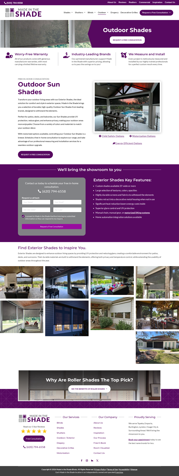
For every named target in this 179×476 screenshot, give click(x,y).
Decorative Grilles (65, 448)
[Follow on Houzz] (92, 460)
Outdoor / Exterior (66, 438)
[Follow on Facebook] (82, 460)
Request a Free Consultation (35, 154)
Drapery (60, 443)
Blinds (60, 423)
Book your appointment (139, 439)
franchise (119, 472)
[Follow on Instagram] (87, 460)
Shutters (61, 433)
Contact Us (170, 2)
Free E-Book (100, 443)
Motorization (63, 453)
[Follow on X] (97, 460)
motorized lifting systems (137, 212)
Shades (60, 428)
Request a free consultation (127, 40)
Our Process (100, 438)
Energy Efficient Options (128, 143)
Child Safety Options (113, 136)
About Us (111, 2)
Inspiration (157, 2)
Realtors (133, 2)
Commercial (144, 2)
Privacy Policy (100, 469)
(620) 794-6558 (54, 191)
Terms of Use (112, 469)
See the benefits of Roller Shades (88, 389)
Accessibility (124, 469)
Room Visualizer (102, 448)
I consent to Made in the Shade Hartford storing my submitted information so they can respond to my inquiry (50, 217)
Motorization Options (144, 136)
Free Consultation (34, 438)
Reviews (122, 2)
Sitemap (134, 469)
